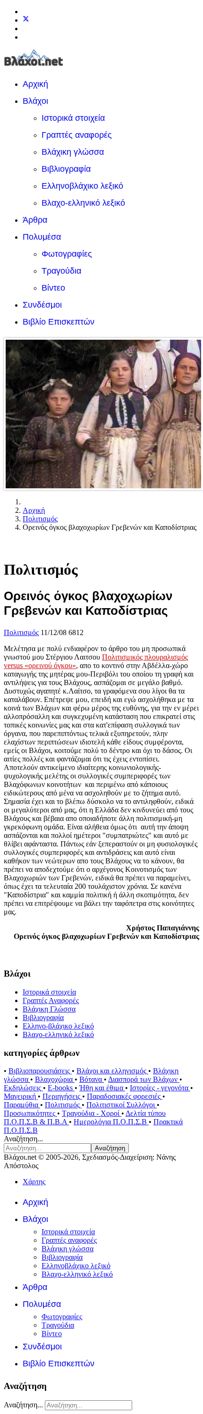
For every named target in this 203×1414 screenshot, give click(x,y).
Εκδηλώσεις (23, 1088)
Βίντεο (53, 288)
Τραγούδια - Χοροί (91, 1113)
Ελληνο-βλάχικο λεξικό (58, 1026)
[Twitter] (26, 20)
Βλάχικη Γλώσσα (49, 1009)
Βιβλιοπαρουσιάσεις (40, 1071)
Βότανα (91, 1079)
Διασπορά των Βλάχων (143, 1079)
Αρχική (35, 84)
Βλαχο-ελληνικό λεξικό (83, 203)
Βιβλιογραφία (66, 169)
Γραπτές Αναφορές (51, 1000)
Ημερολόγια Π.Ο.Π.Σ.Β (111, 1122)
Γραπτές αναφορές (77, 135)
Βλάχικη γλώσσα (73, 152)
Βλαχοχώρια (55, 1079)
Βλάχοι (35, 101)
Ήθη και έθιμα (102, 1088)
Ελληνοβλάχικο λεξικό (82, 186)
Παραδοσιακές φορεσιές (124, 1096)
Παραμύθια (22, 1105)
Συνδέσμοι (42, 305)
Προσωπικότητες (30, 1113)
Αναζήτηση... (23, 1139)
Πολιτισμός (21, 632)
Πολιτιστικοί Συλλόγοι (121, 1105)
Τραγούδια (61, 271)
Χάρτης (34, 1182)
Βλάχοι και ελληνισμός (112, 1071)
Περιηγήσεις (62, 1096)
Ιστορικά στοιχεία (73, 118)
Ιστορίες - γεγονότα (160, 1088)
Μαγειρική (21, 1096)
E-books (61, 1088)
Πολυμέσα (42, 237)
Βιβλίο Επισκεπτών (58, 321)
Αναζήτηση (110, 1148)
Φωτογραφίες (67, 254)
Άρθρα (35, 220)
